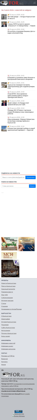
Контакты (4, 362)
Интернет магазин (7, 300)
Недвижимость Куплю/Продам (11, 309)
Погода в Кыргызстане (8, 333)
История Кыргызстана (8, 322)
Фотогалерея (5, 330)
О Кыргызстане (6, 316)
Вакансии (4, 359)
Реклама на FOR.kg (7, 356)
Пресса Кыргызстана (8, 286)
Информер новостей (8, 343)
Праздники (5, 325)
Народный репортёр (8, 289)
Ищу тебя (4, 295)
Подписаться (30, 177)
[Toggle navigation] (34, 3)
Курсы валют (5, 336)
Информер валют (7, 346)
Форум (3, 364)
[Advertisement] (18, 54)
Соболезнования (7, 297)
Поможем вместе (7, 292)
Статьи (3, 303)
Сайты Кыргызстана (8, 327)
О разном (4, 306)
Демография (5, 319)
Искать (32, 186)
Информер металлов (8, 349)
